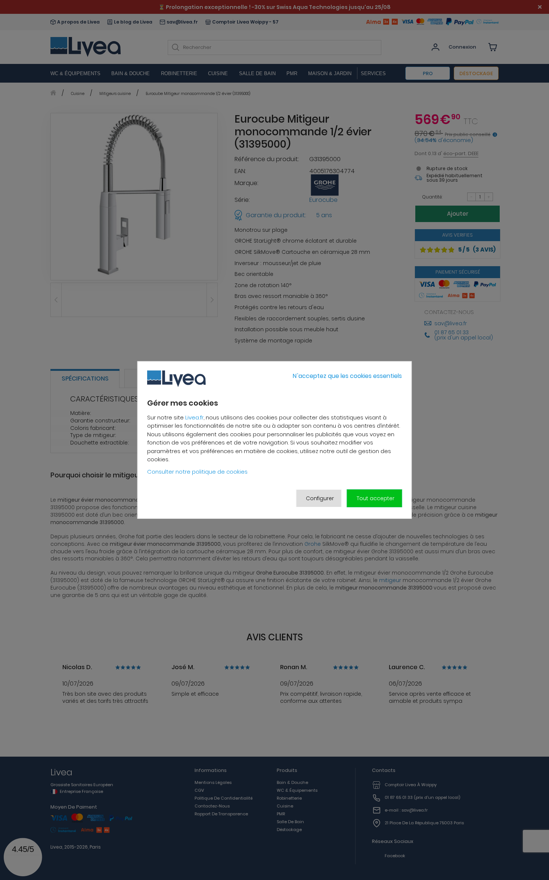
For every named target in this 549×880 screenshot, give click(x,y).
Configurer (320, 498)
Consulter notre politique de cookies (197, 472)
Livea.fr (194, 417)
